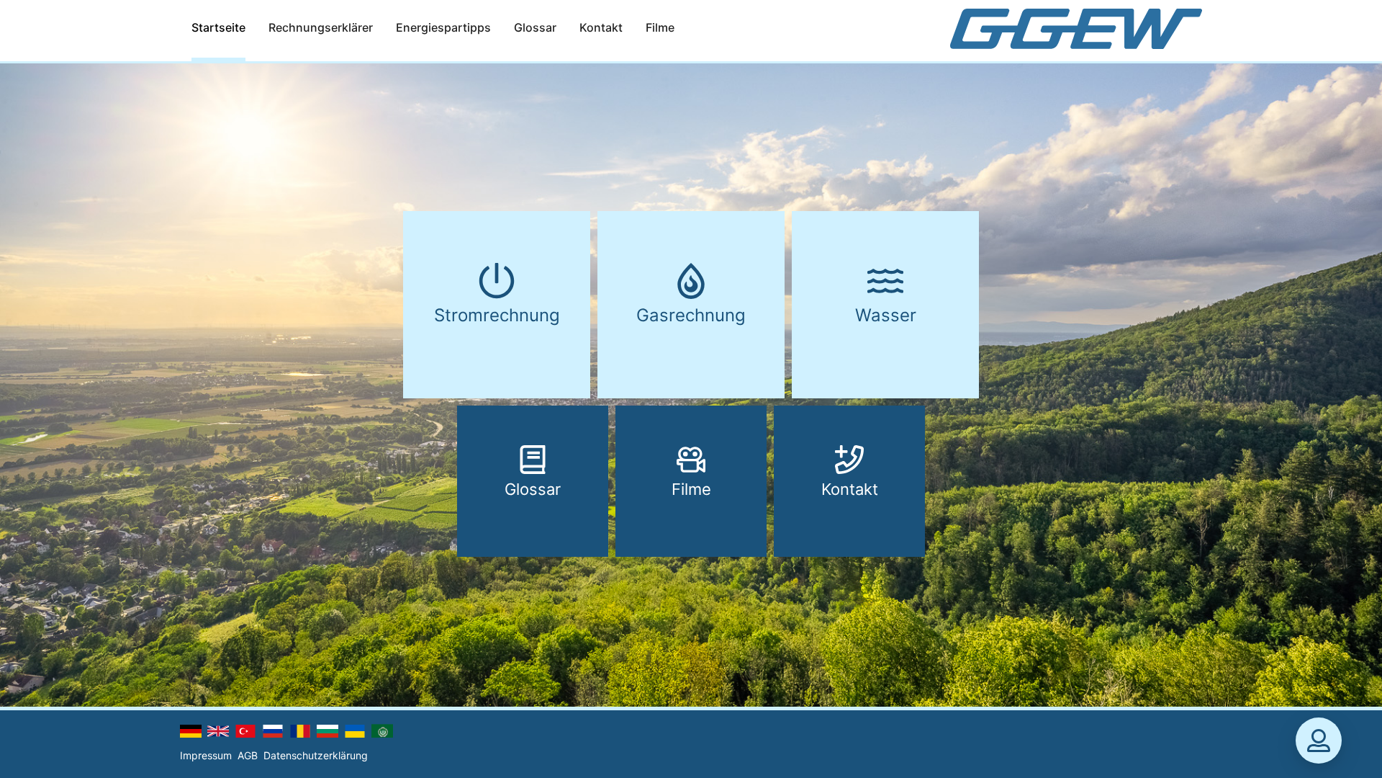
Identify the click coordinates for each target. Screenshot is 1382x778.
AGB (248, 755)
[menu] (537, 30)
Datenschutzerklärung (315, 755)
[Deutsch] (191, 731)
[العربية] (382, 729)
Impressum (206, 755)
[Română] (300, 731)
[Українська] (355, 731)
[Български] (327, 731)
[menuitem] (218, 30)
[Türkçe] (245, 731)
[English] (218, 731)
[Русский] (273, 731)
